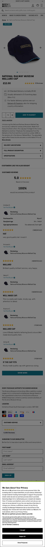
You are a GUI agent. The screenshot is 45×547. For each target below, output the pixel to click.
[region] (22, 514)
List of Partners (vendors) (10, 524)
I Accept (22, 530)
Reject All (22, 536)
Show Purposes (22, 543)
